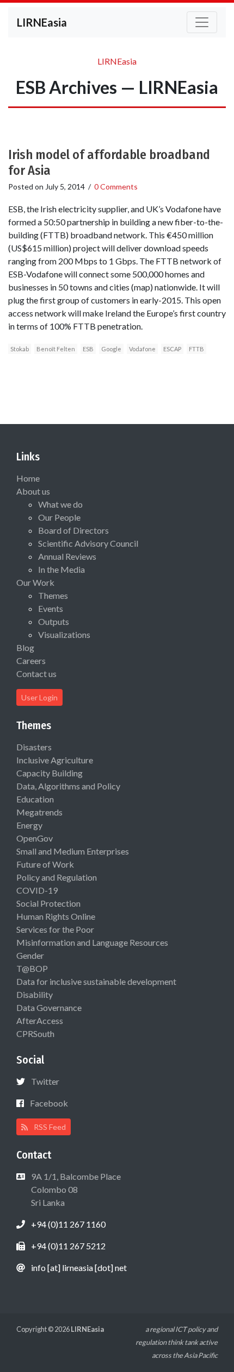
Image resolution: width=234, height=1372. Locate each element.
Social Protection (48, 903)
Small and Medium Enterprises (72, 851)
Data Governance (49, 1007)
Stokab (19, 348)
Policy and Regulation (56, 877)
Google (111, 348)
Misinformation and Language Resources (92, 942)
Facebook (49, 1103)
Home (28, 478)
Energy (29, 825)
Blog (25, 647)
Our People (59, 517)
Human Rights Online (55, 916)
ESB (88, 348)
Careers (31, 660)
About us (33, 491)
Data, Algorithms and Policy (68, 786)
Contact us (36, 673)
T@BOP (32, 968)
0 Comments (116, 186)
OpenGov (34, 838)
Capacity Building (49, 773)
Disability (34, 994)
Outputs (53, 621)
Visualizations (64, 634)
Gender (30, 955)
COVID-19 (37, 890)
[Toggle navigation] (202, 22)
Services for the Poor (55, 929)
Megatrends (39, 812)
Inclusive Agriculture (54, 760)
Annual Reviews (67, 556)
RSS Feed (49, 1126)
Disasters (34, 747)
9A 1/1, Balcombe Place (75, 1189)
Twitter (45, 1081)
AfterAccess (39, 1020)
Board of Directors (73, 530)
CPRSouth (35, 1033)
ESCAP (172, 348)
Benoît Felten (55, 348)
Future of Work (45, 864)
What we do (60, 504)
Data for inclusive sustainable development (96, 981)
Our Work (35, 582)
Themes (53, 595)
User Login (39, 697)
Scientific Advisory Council (88, 543)
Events (50, 608)
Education (35, 799)
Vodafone (142, 348)
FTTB (196, 348)
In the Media (61, 569)
